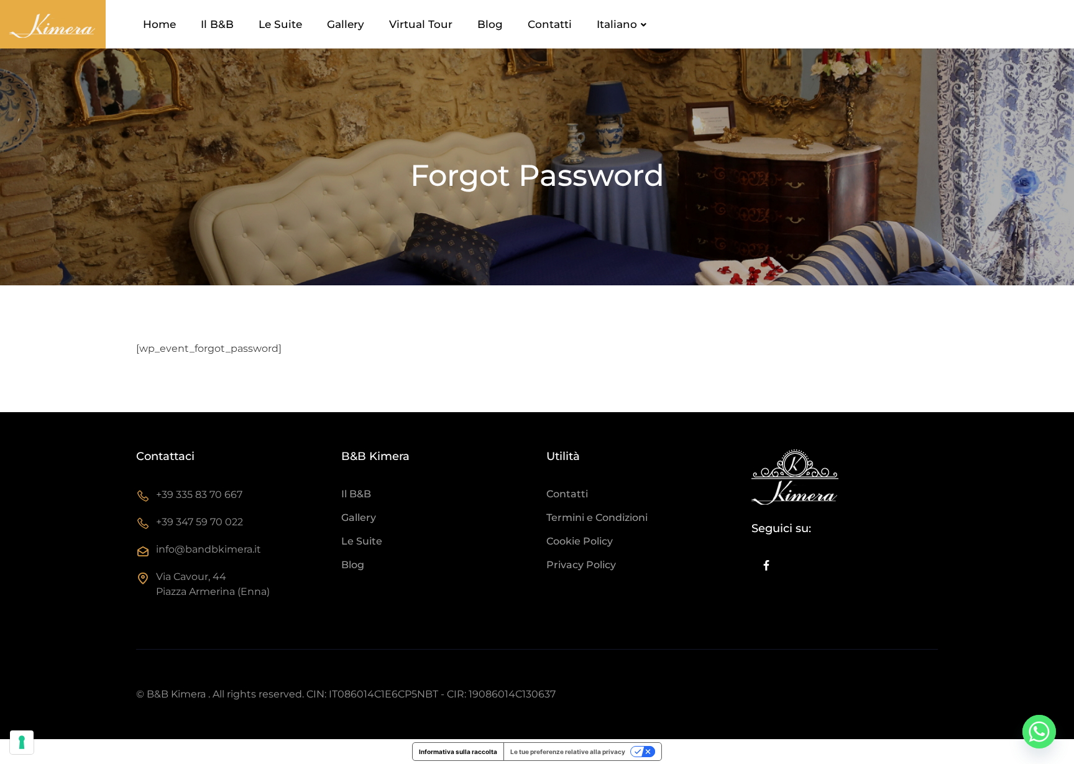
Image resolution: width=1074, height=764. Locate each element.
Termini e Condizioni (597, 517)
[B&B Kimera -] (53, 24)
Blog (490, 24)
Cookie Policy (579, 541)
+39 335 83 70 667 (199, 494)
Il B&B (217, 24)
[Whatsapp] (1039, 731)
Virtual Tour (420, 24)
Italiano (617, 24)
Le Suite (280, 24)
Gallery (345, 24)
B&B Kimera (176, 694)
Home (159, 24)
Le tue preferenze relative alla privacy (567, 751)
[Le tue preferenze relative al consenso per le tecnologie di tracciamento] (22, 742)
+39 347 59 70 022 (199, 522)
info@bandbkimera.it (208, 549)
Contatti (550, 24)
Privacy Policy (581, 565)
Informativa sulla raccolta (458, 751)
